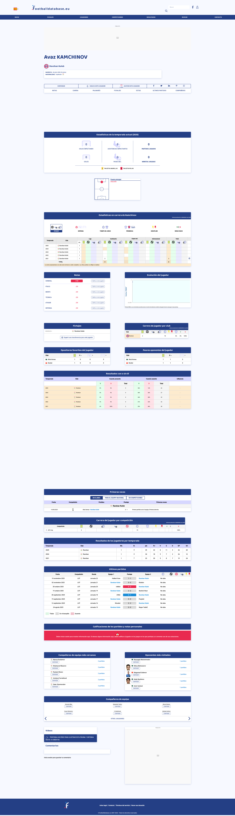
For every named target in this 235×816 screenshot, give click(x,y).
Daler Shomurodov (59, 684)
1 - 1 (129, 578)
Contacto (111, 805)
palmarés (96, 90)
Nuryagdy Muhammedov (142, 660)
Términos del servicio (123, 805)
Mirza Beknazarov (140, 666)
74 (165, 336)
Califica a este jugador (98, 281)
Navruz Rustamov (59, 660)
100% (185, 336)
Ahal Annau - (91, 509)
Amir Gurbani (138, 686)
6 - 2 (129, 587)
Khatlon (141, 582)
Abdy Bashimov (139, 679)
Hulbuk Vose (116, 578)
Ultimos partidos (159, 90)
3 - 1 (126, 509)
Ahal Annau (52, 359)
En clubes (96, 498)
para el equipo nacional (114, 498)
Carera (75, 90)
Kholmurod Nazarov (59, 666)
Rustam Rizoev (58, 672)
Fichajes (117, 90)
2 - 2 (129, 591)
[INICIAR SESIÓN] (197, 7)
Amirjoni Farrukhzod (60, 678)
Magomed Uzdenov (140, 672)
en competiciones (135, 498)
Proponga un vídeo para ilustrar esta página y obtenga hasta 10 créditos (70, 738)
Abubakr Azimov (166, 711)
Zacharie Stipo (68, 704)
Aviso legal (103, 805)
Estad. (138, 90)
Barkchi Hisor (143, 591)
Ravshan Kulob (56, 66)
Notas (54, 90)
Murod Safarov (166, 704)
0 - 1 (129, 595)
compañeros (180, 90)
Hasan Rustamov (68, 711)
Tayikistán (59, 74)
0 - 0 (129, 582)
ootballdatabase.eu (52, 9)
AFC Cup (50, 530)
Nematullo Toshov (117, 704)
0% (176, 336)
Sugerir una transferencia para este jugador (78, 337)
